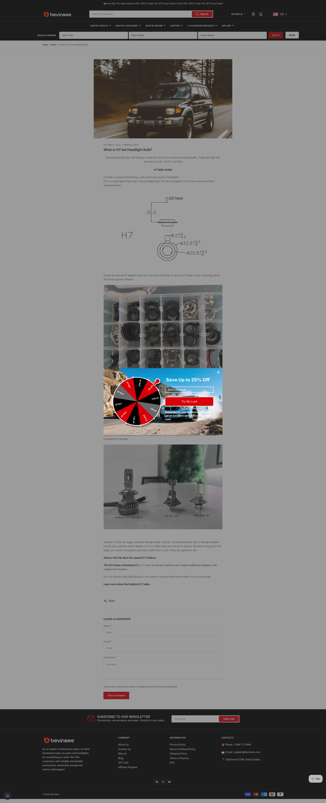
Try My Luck (189, 401)
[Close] (218, 372)
